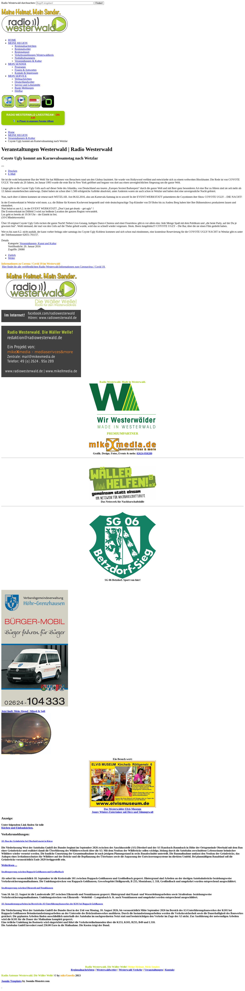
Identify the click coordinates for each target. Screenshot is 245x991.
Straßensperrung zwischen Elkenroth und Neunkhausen (27, 888)
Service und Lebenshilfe (27, 84)
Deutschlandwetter (24, 81)
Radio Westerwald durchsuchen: (18, 2)
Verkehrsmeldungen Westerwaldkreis (34, 55)
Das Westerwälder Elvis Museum (122, 809)
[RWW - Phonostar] (34, 106)
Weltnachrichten (23, 78)
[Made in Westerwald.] (122, 427)
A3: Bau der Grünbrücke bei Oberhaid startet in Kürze (27, 841)
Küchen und (8, 827)
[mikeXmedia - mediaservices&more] (122, 450)
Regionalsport (22, 52)
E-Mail (11, 173)
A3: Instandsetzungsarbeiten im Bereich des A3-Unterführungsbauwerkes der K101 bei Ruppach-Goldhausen (52, 904)
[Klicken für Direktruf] (34, 705)
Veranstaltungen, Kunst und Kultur (38, 243)
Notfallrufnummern (25, 58)
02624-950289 (144, 453)
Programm (20, 67)
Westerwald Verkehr (130, 969)
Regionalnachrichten (25, 46)
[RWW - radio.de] (48, 106)
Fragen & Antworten (25, 70)
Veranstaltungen (153, 969)
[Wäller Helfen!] (122, 483)
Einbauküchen (24, 827)
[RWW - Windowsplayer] (21, 106)
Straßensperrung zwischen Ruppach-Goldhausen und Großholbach (32, 871)
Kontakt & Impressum (26, 73)
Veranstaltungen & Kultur (28, 61)
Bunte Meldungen (24, 87)
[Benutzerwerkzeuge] (2, 166)
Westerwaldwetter (106, 969)
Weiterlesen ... (9, 865)
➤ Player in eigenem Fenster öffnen (35, 121)
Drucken (12, 170)
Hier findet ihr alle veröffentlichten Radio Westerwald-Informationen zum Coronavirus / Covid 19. (53, 266)
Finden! (99, 3)
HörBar (19, 90)
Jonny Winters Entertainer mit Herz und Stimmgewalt (122, 812)
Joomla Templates (11, 981)
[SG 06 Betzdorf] (122, 545)
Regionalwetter (23, 49)
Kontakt (169, 969)
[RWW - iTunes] (8, 106)
